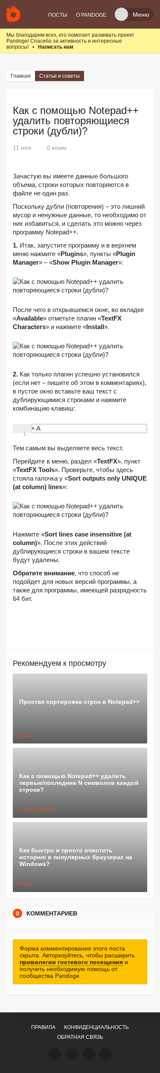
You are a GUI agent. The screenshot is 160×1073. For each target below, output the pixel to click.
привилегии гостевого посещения (71, 962)
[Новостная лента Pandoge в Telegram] (105, 1053)
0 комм (57, 147)
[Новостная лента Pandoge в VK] (54, 1053)
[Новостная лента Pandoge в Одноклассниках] (71, 1053)
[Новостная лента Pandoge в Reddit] (88, 1053)
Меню (141, 14)
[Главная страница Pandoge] (13, 14)
